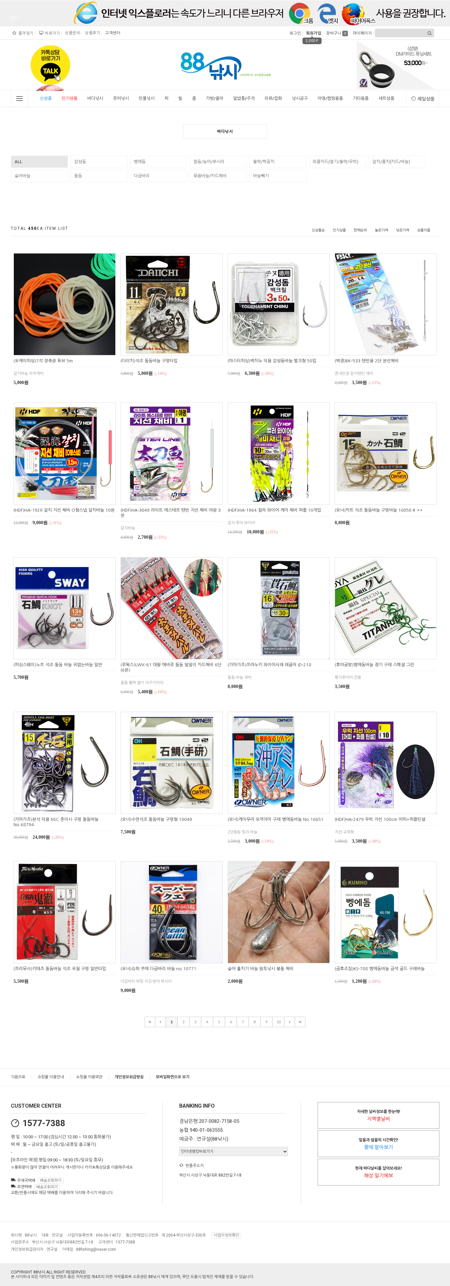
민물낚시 (147, 98)
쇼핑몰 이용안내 (51, 1077)
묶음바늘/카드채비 (210, 175)
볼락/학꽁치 (263, 161)
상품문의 (71, 33)
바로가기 (51, 33)
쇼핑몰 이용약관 (89, 1077)
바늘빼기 (261, 175)
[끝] (300, 1022)
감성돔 (80, 161)
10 (279, 1022)
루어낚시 (121, 98)
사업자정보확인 (226, 1235)
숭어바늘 (22, 175)
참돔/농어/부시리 (208, 161)
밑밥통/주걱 (244, 98)
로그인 (295, 33)
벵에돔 (140, 161)
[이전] (160, 1022)
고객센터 (112, 33)
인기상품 (69, 98)
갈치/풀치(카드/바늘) (391, 161)
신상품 (46, 98)
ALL (18, 161)
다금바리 (142, 175)
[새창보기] (72, 349)
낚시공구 (300, 98)
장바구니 (336, 33)
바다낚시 (95, 98)
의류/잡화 (273, 98)
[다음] (289, 1022)
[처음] (150, 1022)
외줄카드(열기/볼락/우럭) (335, 161)
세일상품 (426, 99)
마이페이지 (361, 33)
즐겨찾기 (25, 33)
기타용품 (361, 98)
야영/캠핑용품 (330, 98)
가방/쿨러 (214, 98)
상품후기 (91, 33)
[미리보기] (57, 349)
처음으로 (18, 1077)
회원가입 (313, 33)
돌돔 (78, 175)
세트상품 (386, 98)
